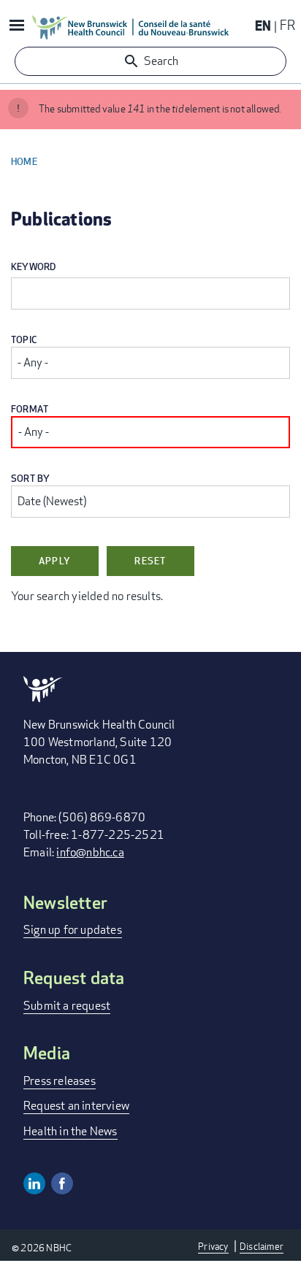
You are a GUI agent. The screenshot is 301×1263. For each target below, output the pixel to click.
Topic (24, 339)
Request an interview (76, 1105)
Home (24, 161)
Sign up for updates (72, 929)
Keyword (33, 266)
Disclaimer (261, 1246)
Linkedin (34, 1183)
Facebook (62, 1183)
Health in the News (70, 1131)
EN (263, 25)
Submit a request (66, 1005)
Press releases (59, 1081)
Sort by (30, 478)
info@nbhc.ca (89, 852)
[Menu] (16, 26)
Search (161, 61)
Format (29, 409)
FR (287, 25)
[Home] (130, 27)
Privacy (213, 1246)
